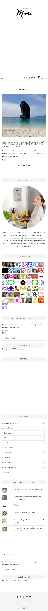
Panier (16, 505)
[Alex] (35, 282)
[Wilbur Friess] (23, 300)
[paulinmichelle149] (11, 276)
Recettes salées (24, 462)
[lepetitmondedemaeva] (11, 265)
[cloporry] (41, 294)
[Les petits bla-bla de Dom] (23, 270)
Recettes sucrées (24, 467)
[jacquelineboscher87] (35, 265)
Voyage (24, 472)
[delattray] (35, 270)
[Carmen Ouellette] (11, 294)
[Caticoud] (41, 265)
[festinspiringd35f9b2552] (29, 276)
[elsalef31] (29, 282)
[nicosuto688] (35, 288)
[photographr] (17, 270)
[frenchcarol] (17, 276)
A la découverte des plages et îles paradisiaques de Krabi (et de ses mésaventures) (23, 144)
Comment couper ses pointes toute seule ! (29, 489)
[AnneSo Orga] (29, 288)
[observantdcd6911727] (23, 265)
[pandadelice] (11, 288)
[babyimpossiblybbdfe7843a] (5, 306)
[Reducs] (29, 294)
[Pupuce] (35, 300)
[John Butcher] (29, 270)
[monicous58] (41, 270)
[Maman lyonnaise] (41, 276)
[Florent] (5, 294)
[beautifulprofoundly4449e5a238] (5, 300)
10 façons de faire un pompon (24, 512)
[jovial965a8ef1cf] (11, 282)
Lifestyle (24, 443)
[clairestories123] (29, 300)
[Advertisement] (24, 49)
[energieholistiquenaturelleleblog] (41, 288)
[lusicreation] (17, 294)
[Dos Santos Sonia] (35, 294)
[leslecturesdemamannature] (11, 300)
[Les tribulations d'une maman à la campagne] (35, 276)
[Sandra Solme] (17, 288)
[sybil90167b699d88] (23, 276)
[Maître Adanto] (41, 300)
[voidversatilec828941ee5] (41, 282)
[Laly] (17, 300)
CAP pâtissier (24, 428)
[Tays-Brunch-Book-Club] (17, 282)
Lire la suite (6, 160)
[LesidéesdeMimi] (23, 294)
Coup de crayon (24, 433)
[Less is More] (23, 282)
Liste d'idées (24, 448)
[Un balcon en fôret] (5, 270)
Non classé (24, 453)
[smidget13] (11, 270)
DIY (24, 438)
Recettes (24, 458)
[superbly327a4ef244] (23, 288)
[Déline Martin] (29, 265)
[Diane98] (5, 282)
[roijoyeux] (5, 265)
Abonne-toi (24, 345)
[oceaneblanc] (17, 265)
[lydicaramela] (5, 288)
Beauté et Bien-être (24, 423)
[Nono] (5, 276)
